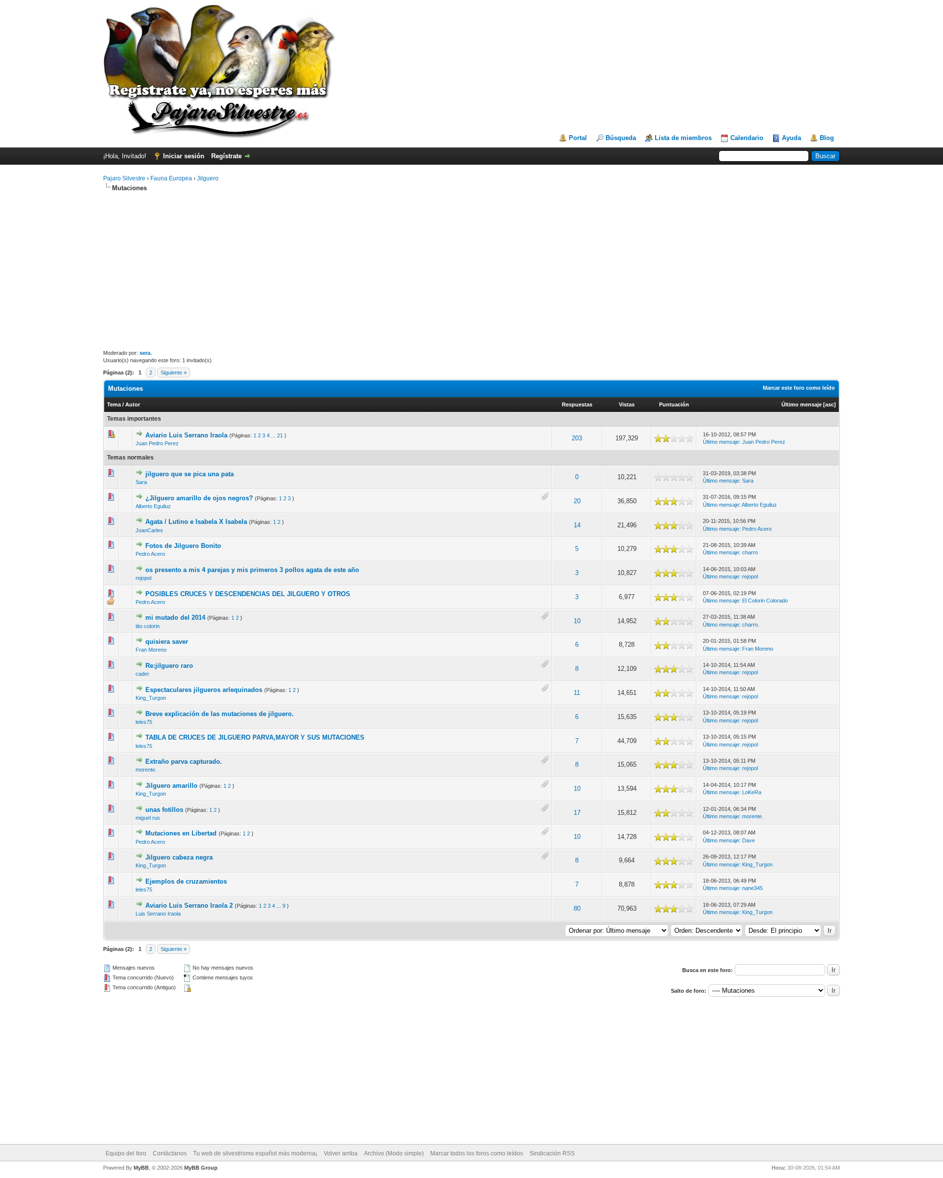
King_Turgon (151, 698)
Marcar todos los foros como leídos (476, 1153)
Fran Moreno (151, 650)
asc (829, 404)
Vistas (627, 404)
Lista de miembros (683, 138)
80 (577, 908)
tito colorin (148, 626)
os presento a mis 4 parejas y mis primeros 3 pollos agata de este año (252, 570)
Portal (578, 138)
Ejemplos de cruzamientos (186, 881)
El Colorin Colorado (765, 600)
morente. (146, 770)
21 (280, 435)
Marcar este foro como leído (799, 388)
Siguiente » (174, 372)
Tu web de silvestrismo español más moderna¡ (255, 1153)
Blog (827, 138)
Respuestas (577, 404)
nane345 (752, 888)
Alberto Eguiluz (153, 506)
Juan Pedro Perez (157, 443)
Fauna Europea (171, 178)
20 (577, 501)
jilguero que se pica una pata (189, 474)
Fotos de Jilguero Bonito (183, 545)
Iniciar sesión (183, 156)
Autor (132, 404)
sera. (145, 353)
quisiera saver (166, 641)
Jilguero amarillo (171, 785)
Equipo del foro (126, 1153)
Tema (114, 404)
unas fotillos (164, 809)
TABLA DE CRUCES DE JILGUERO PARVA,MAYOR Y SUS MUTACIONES (254, 737)
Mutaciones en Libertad (181, 833)
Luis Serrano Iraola (158, 914)
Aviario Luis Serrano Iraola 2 (189, 905)
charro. (750, 625)
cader (142, 674)
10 (577, 621)
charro (750, 552)
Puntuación (674, 404)
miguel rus (148, 818)
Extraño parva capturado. (183, 761)
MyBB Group (201, 1168)
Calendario (746, 138)
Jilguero (208, 178)
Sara (141, 482)
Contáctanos (170, 1153)
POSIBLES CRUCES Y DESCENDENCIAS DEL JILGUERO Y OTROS (247, 594)
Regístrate (226, 156)
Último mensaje (801, 404)
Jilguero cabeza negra (179, 857)
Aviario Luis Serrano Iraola (186, 435)
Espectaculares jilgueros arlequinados (203, 689)
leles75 (144, 722)
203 (577, 438)
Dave (748, 840)
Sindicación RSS (552, 1153)
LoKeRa (751, 792)
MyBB (141, 1168)
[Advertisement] (471, 271)
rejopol (143, 578)
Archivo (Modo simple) (394, 1153)
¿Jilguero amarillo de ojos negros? (199, 498)
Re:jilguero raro (169, 665)
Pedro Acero (757, 529)
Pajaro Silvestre (124, 178)
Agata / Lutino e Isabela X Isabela (196, 521)
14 (577, 525)
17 (577, 812)
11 (577, 692)
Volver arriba (341, 1153)
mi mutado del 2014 (175, 617)
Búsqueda (621, 138)
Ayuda (791, 138)
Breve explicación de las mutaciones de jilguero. (219, 714)
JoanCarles (149, 530)
